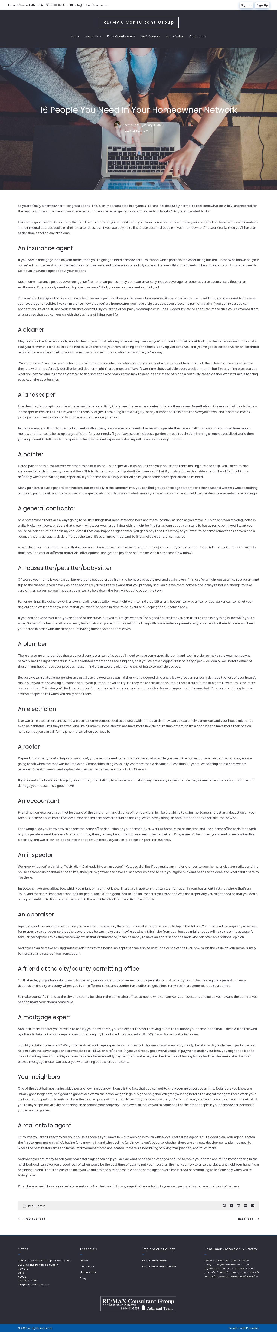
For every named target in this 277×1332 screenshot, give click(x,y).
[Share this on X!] (231, 1205)
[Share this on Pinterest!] (245, 1205)
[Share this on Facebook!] (224, 1205)
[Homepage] (138, 1303)
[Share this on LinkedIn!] (238, 1205)
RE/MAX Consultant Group (139, 22)
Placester (252, 1328)
